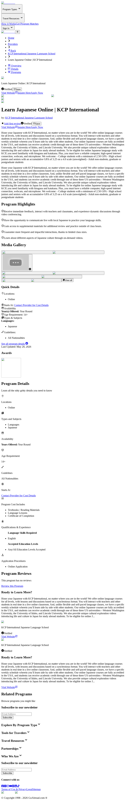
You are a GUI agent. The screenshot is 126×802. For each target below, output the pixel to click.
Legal (29, 789)
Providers (13, 44)
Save (18, 89)
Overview (16, 65)
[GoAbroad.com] (8, 2)
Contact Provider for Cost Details (31, 305)
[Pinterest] (13, 786)
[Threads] (5, 786)
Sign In (6, 28)
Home (11, 37)
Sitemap (36, 789)
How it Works (8, 23)
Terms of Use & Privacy (13, 789)
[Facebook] (2, 786)
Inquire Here (24, 92)
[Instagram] (8, 786)
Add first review (12, 123)
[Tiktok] (18, 786)
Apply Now (37, 92)
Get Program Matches (27, 23)
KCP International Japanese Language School (31, 53)
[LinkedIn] (15, 786)
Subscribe (7, 717)
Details (14, 69)
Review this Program (12, 586)
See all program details (13, 343)
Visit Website (8, 92)
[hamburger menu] (17, 32)
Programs (16, 72)
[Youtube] (10, 786)
